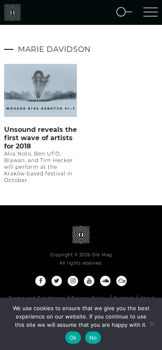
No (93, 337)
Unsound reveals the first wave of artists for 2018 (40, 138)
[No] (151, 324)
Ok (73, 337)
